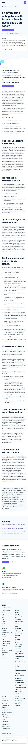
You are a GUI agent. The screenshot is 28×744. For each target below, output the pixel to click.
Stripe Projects (18, 691)
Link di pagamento (6, 643)
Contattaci (13, 561)
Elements (4, 630)
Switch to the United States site (9, 740)
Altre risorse (5, 6)
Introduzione (5, 68)
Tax (3, 654)
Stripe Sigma (5, 652)
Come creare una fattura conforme (10, 82)
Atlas (3, 614)
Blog (3, 702)
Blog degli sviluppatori (20, 693)
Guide (3, 698)
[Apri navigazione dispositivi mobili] (25, 2)
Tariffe (3, 612)
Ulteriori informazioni (7, 49)
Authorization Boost (6, 616)
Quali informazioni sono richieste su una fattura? (13, 77)
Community (4, 703)
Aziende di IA (18, 639)
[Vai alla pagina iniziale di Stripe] (3, 605)
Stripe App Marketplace (20, 670)
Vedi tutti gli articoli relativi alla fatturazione (13, 524)
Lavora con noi (18, 700)
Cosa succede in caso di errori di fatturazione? (13, 80)
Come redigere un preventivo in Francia (13, 533)
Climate (4, 623)
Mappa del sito (5, 716)
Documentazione (19, 680)
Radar (3, 648)
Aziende (17, 612)
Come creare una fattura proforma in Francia (14, 531)
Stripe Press (18, 703)
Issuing (3, 637)
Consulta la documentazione (9, 593)
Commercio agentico (20, 616)
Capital (3, 619)
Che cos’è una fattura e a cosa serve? (11, 70)
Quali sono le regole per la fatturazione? (11, 75)
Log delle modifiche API (20, 687)
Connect (4, 625)
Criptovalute (5, 627)
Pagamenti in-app (19, 630)
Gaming (16, 642)
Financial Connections (7, 632)
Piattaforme (18, 635)
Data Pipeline (5, 628)
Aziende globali (18, 628)
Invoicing (4, 636)
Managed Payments (6, 641)
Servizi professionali (19, 656)
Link (3, 639)
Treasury (4, 658)
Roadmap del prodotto (20, 698)
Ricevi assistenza (6, 726)
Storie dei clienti (5, 700)
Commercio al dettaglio (20, 661)
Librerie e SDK (18, 689)
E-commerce (18, 619)
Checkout (4, 621)
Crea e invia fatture (8, 30)
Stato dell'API (18, 685)
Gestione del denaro (19, 633)
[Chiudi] (25, 737)
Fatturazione (14, 6)
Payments (4, 645)
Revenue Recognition (7, 650)
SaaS (16, 637)
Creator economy (19, 641)
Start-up (17, 614)
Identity (4, 634)
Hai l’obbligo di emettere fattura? (10, 72)
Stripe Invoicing (9, 470)
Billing (3, 617)
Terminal (4, 656)
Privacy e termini (6, 709)
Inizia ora (5, 561)
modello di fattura (6, 457)
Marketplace (18, 632)
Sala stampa (18, 702)
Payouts (4, 647)
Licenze (4, 714)
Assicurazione (18, 648)
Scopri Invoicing (6, 577)
